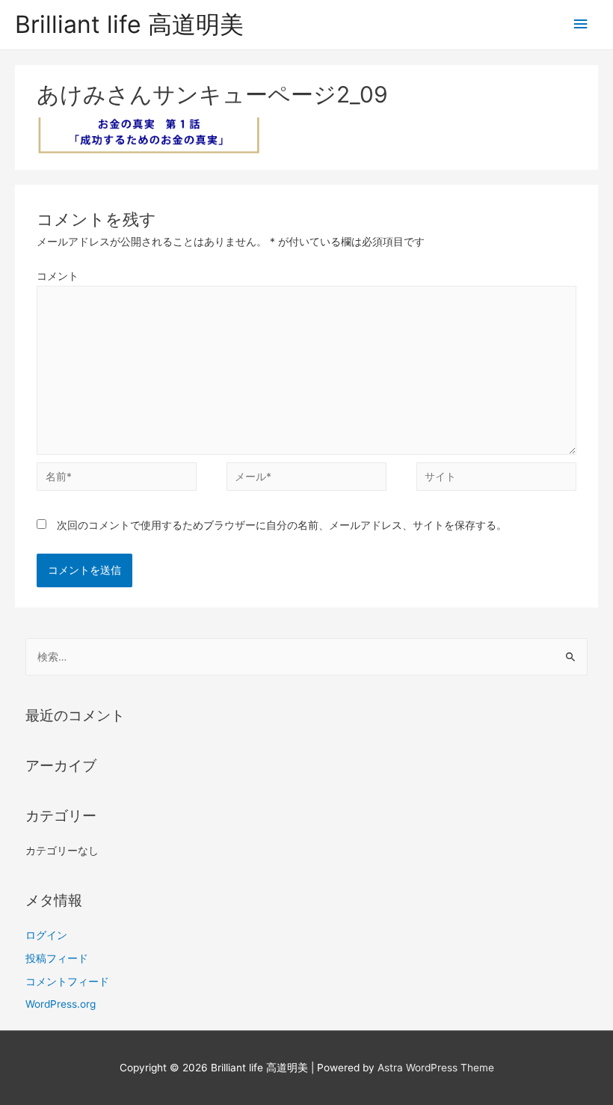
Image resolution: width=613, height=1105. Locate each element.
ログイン (46, 935)
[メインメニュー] (581, 24)
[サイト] (496, 480)
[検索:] (306, 657)
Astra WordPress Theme (436, 1068)
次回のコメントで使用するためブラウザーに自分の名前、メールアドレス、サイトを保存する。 (282, 525)
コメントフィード (67, 982)
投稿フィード (56, 958)
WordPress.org (60, 1004)
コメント (57, 276)
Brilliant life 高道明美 (129, 24)
